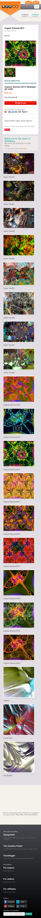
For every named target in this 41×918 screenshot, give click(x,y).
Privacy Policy (19, 815)
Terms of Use (28, 815)
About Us (34, 815)
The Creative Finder (13, 845)
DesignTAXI (9, 834)
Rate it (25, 148)
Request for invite (9, 882)
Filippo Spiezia (11, 31)
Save (8, 130)
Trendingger (9, 855)
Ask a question (8, 871)
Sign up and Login (9, 892)
